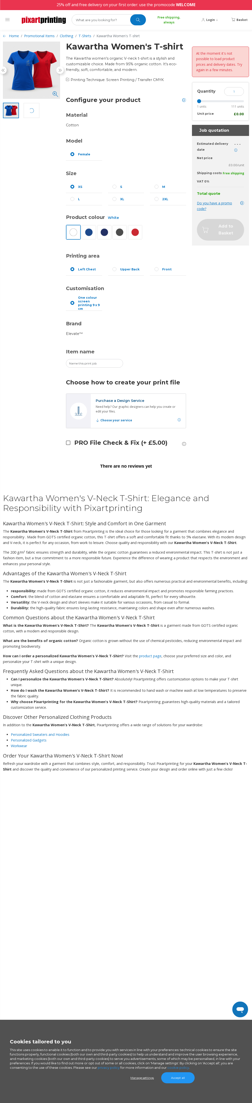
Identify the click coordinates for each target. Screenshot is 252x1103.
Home (14, 35)
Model (74, 141)
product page (150, 656)
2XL (165, 199)
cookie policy (178, 1068)
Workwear (19, 745)
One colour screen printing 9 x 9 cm (89, 303)
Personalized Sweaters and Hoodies (40, 734)
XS (80, 187)
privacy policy (109, 1068)
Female (84, 154)
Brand (73, 324)
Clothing (66, 35)
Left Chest (87, 269)
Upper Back (130, 269)
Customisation (85, 288)
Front (167, 269)
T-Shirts (85, 35)
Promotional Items (39, 35)
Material (77, 115)
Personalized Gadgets (29, 740)
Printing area (83, 256)
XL (122, 199)
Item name (80, 352)
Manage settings (142, 1078)
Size (71, 173)
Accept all (178, 1078)
